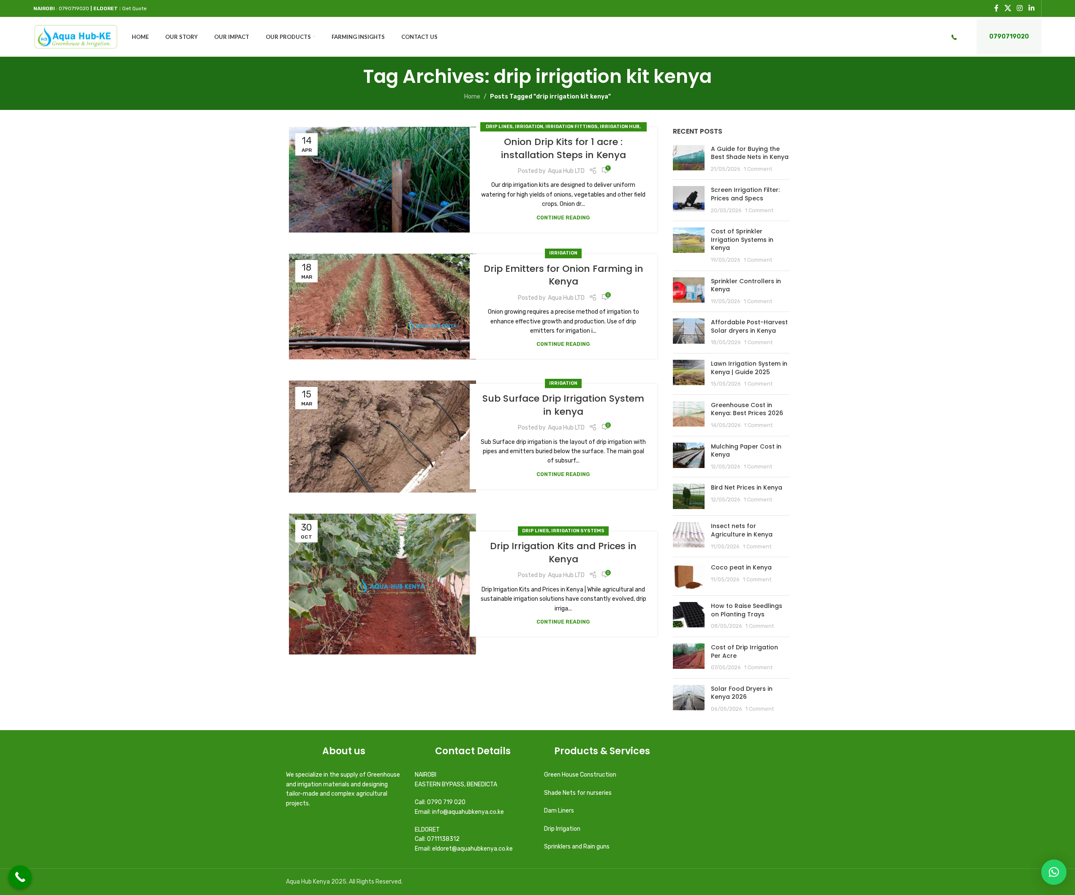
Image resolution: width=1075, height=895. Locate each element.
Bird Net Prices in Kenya (746, 487)
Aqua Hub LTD (566, 171)
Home (472, 96)
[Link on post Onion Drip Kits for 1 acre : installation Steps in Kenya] (382, 180)
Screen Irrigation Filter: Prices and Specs (745, 194)
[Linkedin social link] (1031, 8)
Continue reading (563, 217)
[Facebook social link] (996, 8)
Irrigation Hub (620, 126)
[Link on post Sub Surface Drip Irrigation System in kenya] (382, 436)
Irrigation (529, 126)
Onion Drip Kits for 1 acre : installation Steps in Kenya (563, 148)
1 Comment (758, 169)
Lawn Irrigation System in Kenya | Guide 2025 (749, 367)
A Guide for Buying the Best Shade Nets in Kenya (750, 153)
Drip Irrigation (563, 828)
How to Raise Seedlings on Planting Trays (746, 610)
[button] (1054, 872)
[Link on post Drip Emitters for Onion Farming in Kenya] (382, 306)
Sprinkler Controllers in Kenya (746, 285)
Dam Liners (559, 810)
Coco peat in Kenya (741, 567)
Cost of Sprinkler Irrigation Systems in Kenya (742, 239)
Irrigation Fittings (571, 126)
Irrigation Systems (577, 531)
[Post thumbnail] (689, 159)
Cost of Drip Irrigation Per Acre (744, 651)
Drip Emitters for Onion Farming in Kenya (563, 275)
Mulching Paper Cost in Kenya (746, 450)
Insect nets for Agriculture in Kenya (742, 530)
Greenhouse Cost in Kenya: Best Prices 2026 (747, 409)
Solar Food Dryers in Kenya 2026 (742, 692)
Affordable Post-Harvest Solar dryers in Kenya (749, 326)
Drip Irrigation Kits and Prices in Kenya (563, 552)
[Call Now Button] (20, 877)
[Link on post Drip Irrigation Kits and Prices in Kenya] (382, 584)
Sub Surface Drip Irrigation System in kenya (563, 405)
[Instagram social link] (1020, 8)
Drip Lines (499, 126)
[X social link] (1008, 8)
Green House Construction (580, 774)
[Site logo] (75, 36)
